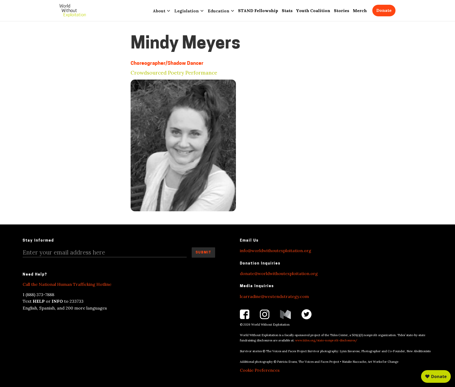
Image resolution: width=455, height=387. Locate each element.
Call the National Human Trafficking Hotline (67, 284)
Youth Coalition (313, 10)
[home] (73, 10)
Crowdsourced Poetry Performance (174, 72)
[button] (162, 10)
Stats (287, 10)
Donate (384, 10)
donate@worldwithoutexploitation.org (279, 273)
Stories (341, 10)
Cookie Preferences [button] (260, 370)
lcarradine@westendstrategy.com (274, 296)
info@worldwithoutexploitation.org (275, 250)
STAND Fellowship (258, 10)
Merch (360, 10)
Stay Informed (38, 241)
